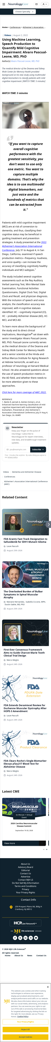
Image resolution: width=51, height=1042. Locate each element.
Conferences (15, 27)
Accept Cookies (25, 1037)
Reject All (25, 1029)
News (29, 955)
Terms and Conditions (25, 886)
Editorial (25, 870)
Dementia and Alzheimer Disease (26, 472)
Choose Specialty (22, 11)
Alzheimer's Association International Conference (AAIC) (26, 482)
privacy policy (13, 457)
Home (5, 27)
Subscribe (36, 449)
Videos (6, 472)
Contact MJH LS (25, 879)
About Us (25, 864)
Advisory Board (25, 867)
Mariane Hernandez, (16, 602)
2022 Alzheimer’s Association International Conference (24, 246)
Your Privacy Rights (25, 892)
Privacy (25, 889)
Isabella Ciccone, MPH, (36, 602)
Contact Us (25, 873)
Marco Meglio (13, 660)
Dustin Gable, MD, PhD (15, 604)
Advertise (25, 876)
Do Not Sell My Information (25, 883)
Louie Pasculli (13, 546)
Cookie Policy (22, 1016)
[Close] (48, 987)
